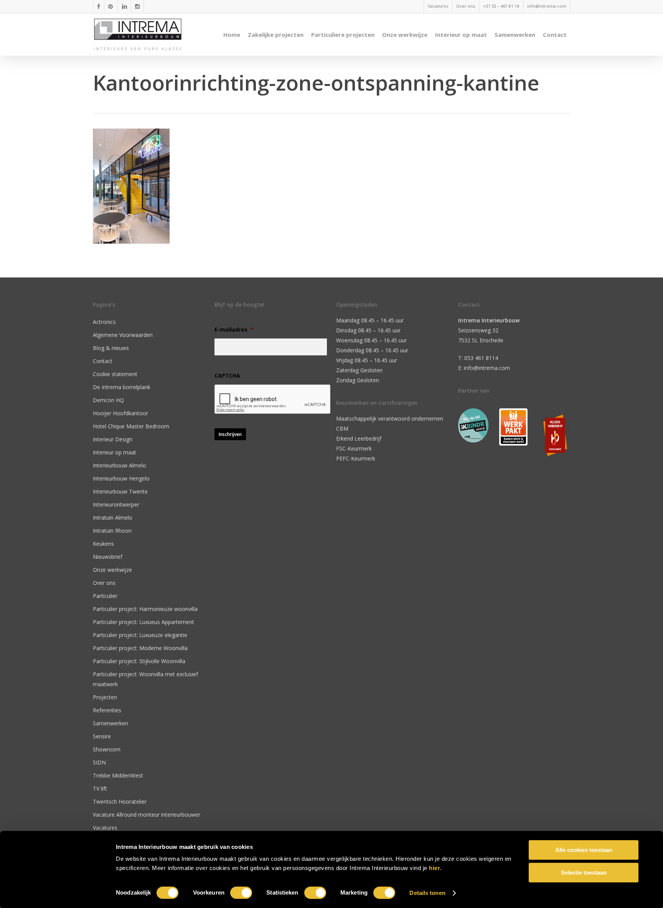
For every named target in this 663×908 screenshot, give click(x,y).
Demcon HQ (108, 400)
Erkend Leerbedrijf (358, 438)
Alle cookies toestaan (583, 850)
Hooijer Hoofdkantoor (120, 413)
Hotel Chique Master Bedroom (131, 426)
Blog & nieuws (111, 348)
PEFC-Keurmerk (355, 458)
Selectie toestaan (584, 872)
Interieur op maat (114, 452)
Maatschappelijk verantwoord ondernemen (389, 418)
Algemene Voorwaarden (123, 334)
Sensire (102, 736)
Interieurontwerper (116, 504)
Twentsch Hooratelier (120, 801)
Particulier (105, 595)
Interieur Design (112, 439)
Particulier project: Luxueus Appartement (143, 622)
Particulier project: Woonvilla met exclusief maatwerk (145, 679)
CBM (342, 428)
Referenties (107, 710)
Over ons (104, 582)
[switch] (241, 893)
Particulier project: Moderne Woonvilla (140, 648)
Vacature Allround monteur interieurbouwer (146, 814)
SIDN (99, 762)
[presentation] (272, 399)
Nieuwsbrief (107, 556)
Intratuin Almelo (112, 517)
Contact (102, 361)
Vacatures (105, 827)
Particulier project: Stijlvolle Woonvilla (139, 661)
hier (434, 868)
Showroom (106, 749)
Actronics (104, 321)
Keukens (103, 543)
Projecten (105, 697)
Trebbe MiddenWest (118, 775)
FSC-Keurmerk (354, 448)
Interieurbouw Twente (120, 491)
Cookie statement (115, 374)
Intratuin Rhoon (112, 530)
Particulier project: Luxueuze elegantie (140, 635)
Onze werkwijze (112, 569)
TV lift (100, 788)
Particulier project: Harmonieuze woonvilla (145, 608)
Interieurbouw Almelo (119, 465)
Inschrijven (230, 434)
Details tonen (427, 893)
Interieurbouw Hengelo (121, 478)
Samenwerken (110, 723)
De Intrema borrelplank (121, 387)
